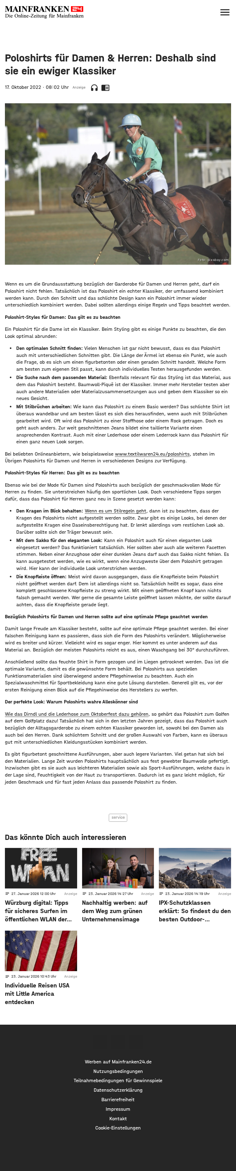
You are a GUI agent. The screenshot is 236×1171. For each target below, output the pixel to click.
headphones (94, 87)
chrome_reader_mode (105, 87)
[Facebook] (100, 1042)
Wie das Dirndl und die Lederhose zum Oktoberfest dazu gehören (76, 714)
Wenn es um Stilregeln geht (115, 511)
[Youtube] (136, 1042)
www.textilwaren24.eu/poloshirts (152, 454)
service (118, 817)
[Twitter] (118, 1042)
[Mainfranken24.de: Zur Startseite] (44, 12)
